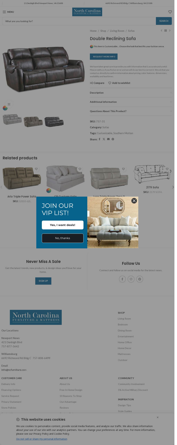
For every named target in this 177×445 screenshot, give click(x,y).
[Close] (134, 201)
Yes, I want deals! (62, 225)
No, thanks (62, 238)
